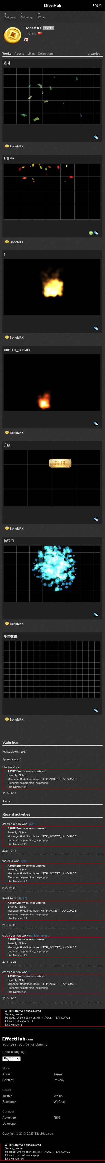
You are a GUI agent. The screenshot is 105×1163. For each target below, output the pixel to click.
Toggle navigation (6, 4)
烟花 (24, 898)
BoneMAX (33, 28)
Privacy (59, 1079)
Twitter (7, 1096)
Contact (7, 1079)
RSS (57, 1117)
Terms (58, 1074)
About (6, 1074)
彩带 (32, 824)
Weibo (58, 1096)
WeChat (59, 1101)
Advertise (9, 1117)
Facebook (9, 1101)
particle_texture (39, 935)
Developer (9, 1123)
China (33, 33)
